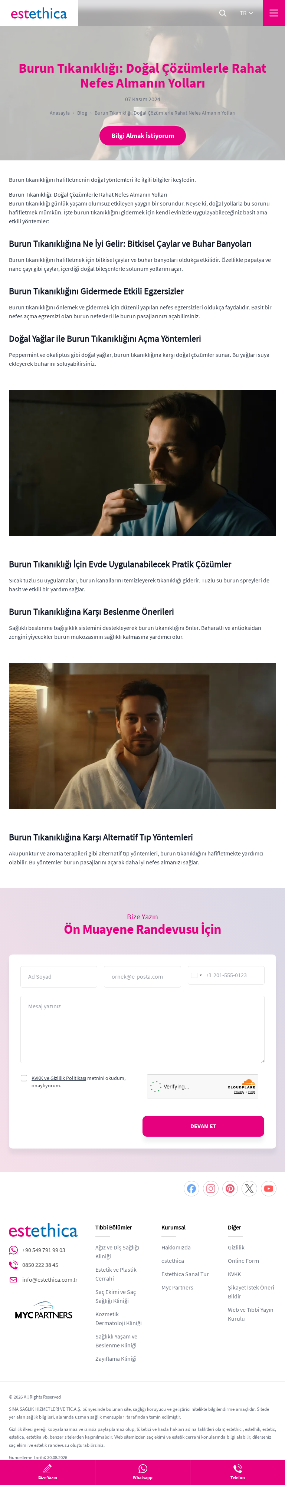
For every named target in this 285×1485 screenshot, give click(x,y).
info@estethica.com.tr (50, 1280)
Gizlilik (236, 1247)
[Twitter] (249, 1188)
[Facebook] (191, 1188)
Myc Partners (177, 1287)
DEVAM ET (203, 1126)
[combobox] (200, 975)
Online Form (243, 1261)
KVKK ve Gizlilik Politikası (59, 1078)
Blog (82, 113)
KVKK (234, 1274)
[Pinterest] (230, 1188)
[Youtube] (268, 1188)
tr (243, 13)
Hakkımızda (176, 1247)
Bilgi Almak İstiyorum (142, 135)
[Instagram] (210, 1188)
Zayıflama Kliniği (116, 1359)
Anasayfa (60, 113)
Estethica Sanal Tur (185, 1274)
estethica (172, 1261)
